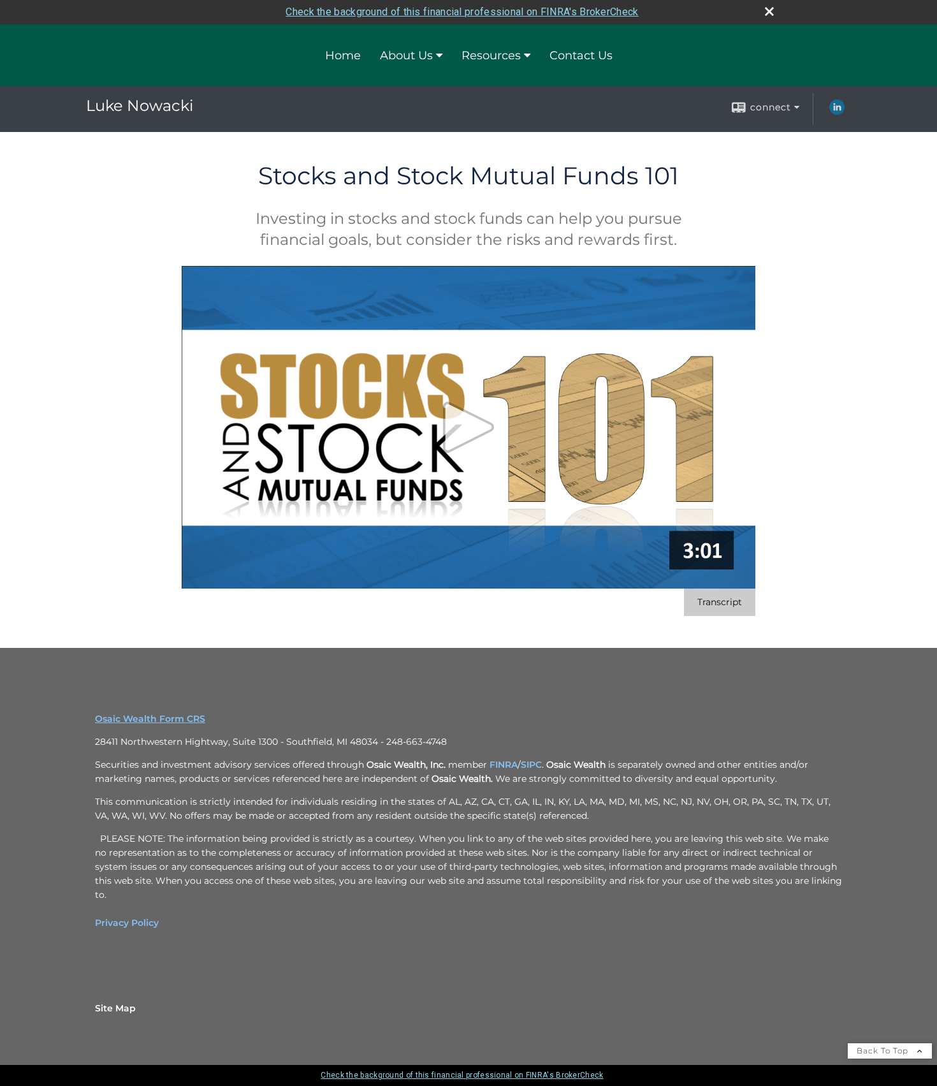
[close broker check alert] (769, 11)
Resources (491, 55)
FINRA (504, 764)
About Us (406, 55)
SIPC (531, 764)
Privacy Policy (127, 922)
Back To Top (884, 1050)
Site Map (115, 1008)
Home (343, 55)
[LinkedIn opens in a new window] (837, 111)
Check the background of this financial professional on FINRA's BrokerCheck (462, 12)
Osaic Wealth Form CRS (150, 718)
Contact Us (581, 55)
